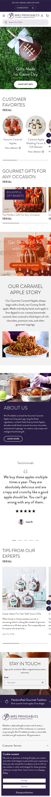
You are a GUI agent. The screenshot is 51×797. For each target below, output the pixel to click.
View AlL (7, 181)
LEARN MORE (13, 438)
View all (7, 109)
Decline (24, 786)
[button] (47, 15)
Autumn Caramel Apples (12, 141)
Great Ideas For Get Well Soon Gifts (21, 614)
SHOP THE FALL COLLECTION (26, 265)
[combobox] (25, 22)
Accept (24, 780)
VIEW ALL (7, 561)
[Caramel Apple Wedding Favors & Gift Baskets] (36, 126)
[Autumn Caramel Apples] (12, 126)
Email (6, 677)
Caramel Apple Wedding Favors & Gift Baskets (36, 143)
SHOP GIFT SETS (25, 84)
